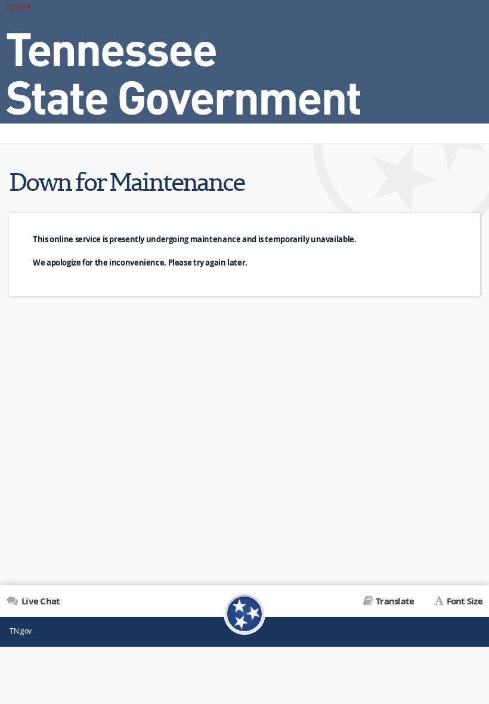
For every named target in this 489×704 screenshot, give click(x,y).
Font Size (464, 601)
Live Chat (40, 601)
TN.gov (21, 631)
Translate (395, 601)
